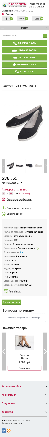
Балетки (24, 357)
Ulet (22, 252)
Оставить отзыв (11, 302)
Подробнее (24, 368)
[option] (24, 351)
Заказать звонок (36, 6)
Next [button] (45, 166)
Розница (9, 14)
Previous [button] (3, 166)
